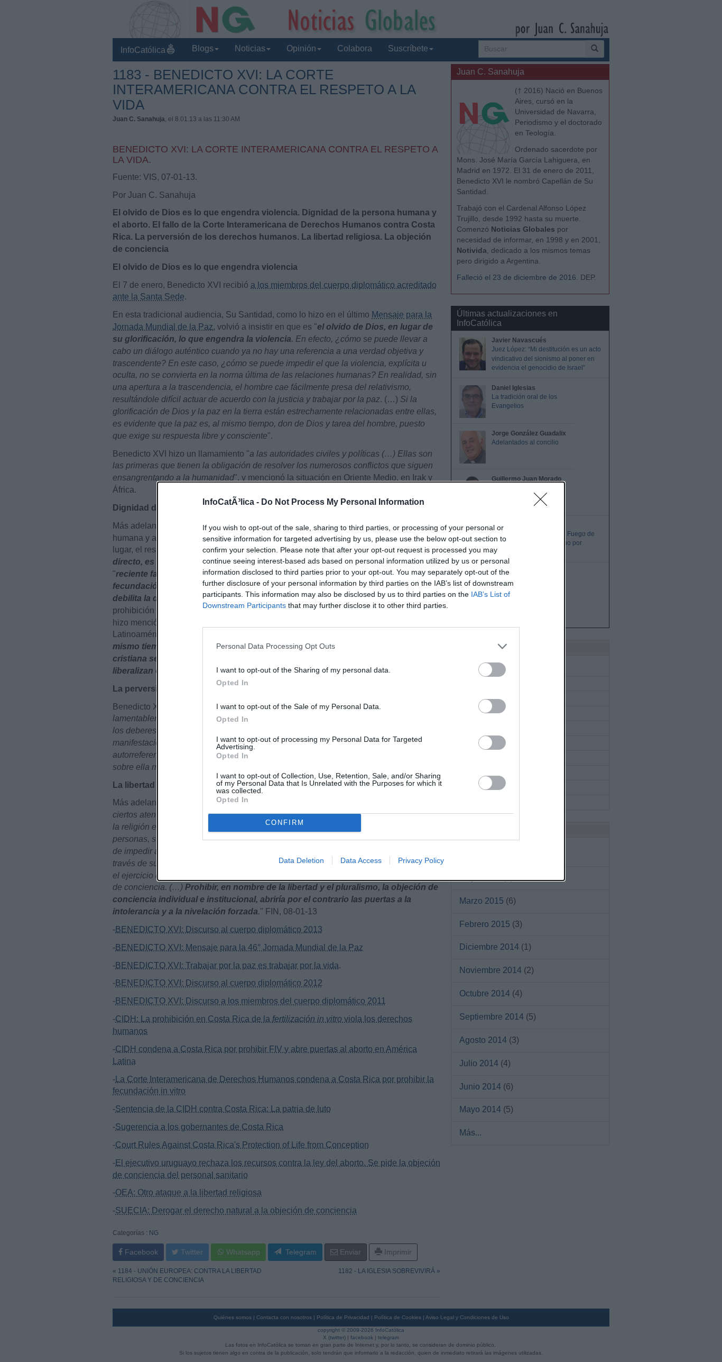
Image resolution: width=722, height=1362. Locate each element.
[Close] (544, 503)
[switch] (492, 669)
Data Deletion (301, 860)
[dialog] (361, 681)
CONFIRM (284, 823)
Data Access (361, 860)
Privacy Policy (421, 860)
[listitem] (361, 646)
